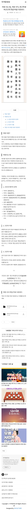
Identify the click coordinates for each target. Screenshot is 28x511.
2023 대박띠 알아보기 (7, 498)
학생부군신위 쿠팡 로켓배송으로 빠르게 (13, 21)
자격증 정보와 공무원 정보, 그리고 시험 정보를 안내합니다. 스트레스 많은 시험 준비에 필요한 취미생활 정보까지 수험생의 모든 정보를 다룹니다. (11, 462)
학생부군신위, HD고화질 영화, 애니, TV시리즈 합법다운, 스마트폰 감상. (9, 35)
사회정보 (11, 12)
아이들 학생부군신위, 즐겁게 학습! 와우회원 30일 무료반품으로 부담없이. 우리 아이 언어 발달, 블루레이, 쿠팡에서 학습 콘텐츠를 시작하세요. (13, 24)
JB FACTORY (18, 508)
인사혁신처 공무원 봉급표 (8, 478)
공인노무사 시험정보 (7, 490)
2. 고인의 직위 (10, 122)
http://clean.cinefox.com (9, 29)
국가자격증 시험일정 (7, 482)
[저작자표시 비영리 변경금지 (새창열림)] (18, 322)
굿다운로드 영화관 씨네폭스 (9, 32)
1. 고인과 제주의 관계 (12, 119)
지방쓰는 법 (8, 117)
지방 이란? (7, 114)
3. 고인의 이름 (10, 125)
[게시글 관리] (8, 322)
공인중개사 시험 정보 (7, 486)
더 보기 (24, 364)
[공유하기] (6, 322)
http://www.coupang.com (9, 19)
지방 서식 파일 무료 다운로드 (12, 127)
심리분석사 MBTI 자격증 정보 (10, 494)
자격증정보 (6, 458)
